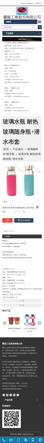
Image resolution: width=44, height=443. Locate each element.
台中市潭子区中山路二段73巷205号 (21, 48)
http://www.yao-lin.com (20, 60)
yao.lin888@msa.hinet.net (21, 96)
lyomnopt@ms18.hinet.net (21, 82)
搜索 (40, 27)
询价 (7, 220)
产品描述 (7, 236)
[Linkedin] (10, 394)
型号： (6, 231)
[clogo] (22, 13)
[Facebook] (3, 394)
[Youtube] (17, 394)
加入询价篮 (25, 220)
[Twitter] (14, 394)
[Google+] (7, 394)
